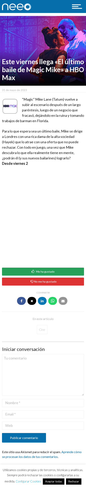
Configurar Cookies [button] (28, 481)
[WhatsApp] (52, 301)
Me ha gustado (45, 271)
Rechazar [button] (73, 481)
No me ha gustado (45, 281)
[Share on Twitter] (31, 301)
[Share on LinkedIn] (42, 301)
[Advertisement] (43, 215)
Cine (42, 329)
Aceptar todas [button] (53, 481)
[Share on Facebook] (21, 301)
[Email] (63, 301)
